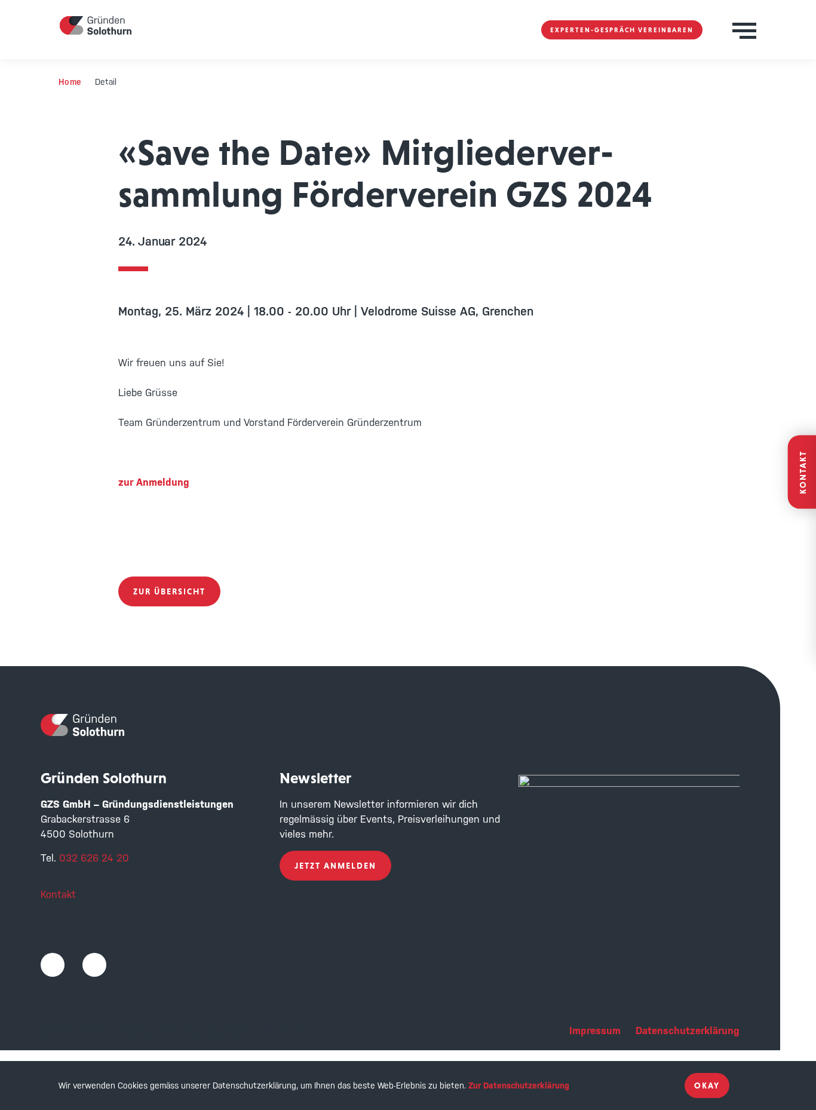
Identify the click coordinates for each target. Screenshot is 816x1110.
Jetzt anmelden (335, 865)
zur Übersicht (169, 591)
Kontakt (58, 894)
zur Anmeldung (153, 482)
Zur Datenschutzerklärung (518, 1085)
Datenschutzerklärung (688, 1031)
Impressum (595, 1031)
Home (70, 82)
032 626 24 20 (94, 858)
